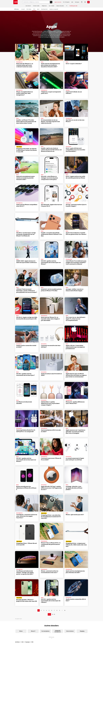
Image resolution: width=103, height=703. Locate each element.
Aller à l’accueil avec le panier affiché (81, 2)
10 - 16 (53, 614)
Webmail (85, 2)
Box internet (28, 5)
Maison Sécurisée (60, 5)
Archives (17, 642)
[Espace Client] (88, 2)
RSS (32, 642)
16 (64, 610)
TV (66, 5)
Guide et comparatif (53, 9)
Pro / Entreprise (66, 2)
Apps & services (58, 2)
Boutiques (77, 2)
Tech (34, 9)
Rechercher (51, 2)
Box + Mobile (51, 5)
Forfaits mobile (36, 5)
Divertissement (44, 9)
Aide (72, 2)
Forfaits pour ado (73, 5)
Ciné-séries (28, 9)
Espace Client (88, 2)
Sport (38, 9)
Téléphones (44, 5)
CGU (22, 642)
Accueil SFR (15, 2)
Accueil (22, 9)
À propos (27, 642)
